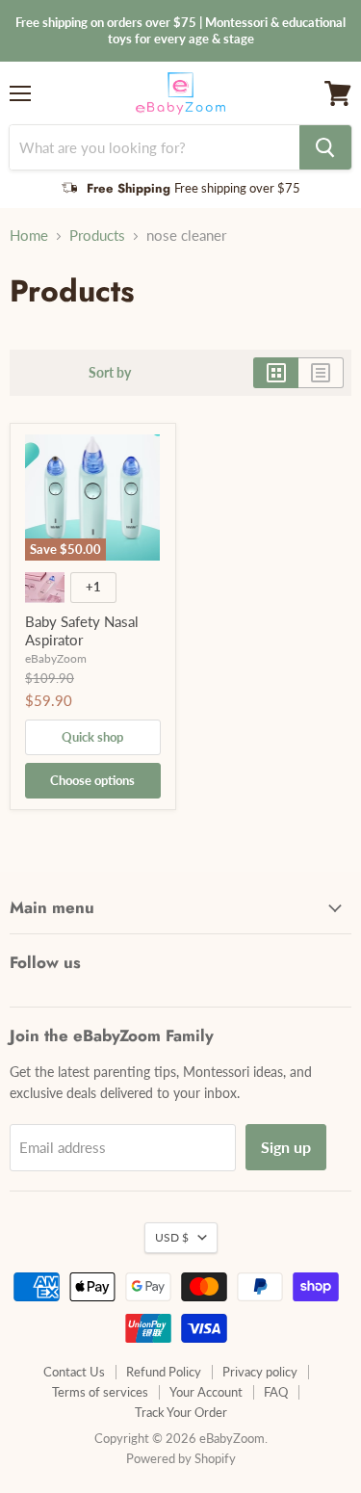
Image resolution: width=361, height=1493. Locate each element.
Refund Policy (163, 1371)
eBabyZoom (56, 658)
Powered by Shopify (181, 1458)
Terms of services (100, 1392)
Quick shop (92, 737)
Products (97, 235)
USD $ (172, 1237)
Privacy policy (259, 1371)
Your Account (206, 1392)
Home (29, 235)
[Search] (325, 147)
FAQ (276, 1392)
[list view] (321, 372)
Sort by (110, 372)
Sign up (286, 1147)
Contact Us (74, 1371)
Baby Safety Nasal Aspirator (82, 631)
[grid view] (275, 372)
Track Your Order (181, 1412)
